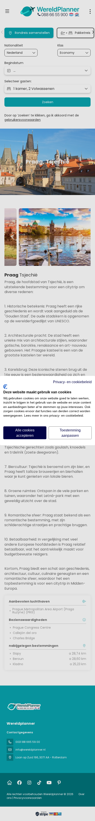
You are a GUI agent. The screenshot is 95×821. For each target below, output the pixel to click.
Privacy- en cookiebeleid (72, 382)
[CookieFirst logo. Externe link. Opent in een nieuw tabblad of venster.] (5, 386)
